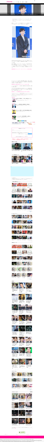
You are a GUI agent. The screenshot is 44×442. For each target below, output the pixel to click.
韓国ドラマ (43, 13)
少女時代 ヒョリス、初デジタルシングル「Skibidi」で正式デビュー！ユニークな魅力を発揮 (28, 290)
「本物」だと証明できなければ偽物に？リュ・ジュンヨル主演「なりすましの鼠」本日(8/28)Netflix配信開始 (21, 333)
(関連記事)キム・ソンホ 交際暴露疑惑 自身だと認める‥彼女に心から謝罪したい (21, 91)
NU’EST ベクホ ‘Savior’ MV (22, 416)
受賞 (24, 139)
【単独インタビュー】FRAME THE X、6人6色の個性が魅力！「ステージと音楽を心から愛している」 (15, 355)
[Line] (19, 121)
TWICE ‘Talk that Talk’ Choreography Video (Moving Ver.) (28, 400)
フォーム (24, 136)
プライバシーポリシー (37, 434)
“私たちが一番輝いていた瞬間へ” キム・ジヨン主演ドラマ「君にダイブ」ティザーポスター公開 (15, 367)
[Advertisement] (22, 75)
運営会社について (6, 434)
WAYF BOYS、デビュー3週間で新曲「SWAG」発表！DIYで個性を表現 (28, 333)
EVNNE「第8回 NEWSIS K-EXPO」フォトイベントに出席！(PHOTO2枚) (28, 311)
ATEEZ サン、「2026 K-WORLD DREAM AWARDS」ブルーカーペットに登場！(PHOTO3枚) (21, 290)
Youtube (14, 139)
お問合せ (17, 434)
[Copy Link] (26, 121)
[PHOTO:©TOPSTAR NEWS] (22, 285)
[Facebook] (22, 121)
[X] (18, 121)
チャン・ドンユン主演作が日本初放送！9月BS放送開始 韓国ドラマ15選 (21, 354)
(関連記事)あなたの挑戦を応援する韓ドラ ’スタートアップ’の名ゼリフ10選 (20, 84)
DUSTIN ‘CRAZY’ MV (14, 416)
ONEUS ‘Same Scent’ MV (28, 408)
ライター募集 (27, 434)
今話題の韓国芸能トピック (19, 139)
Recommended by (28, 211)
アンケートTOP (30, 154)
